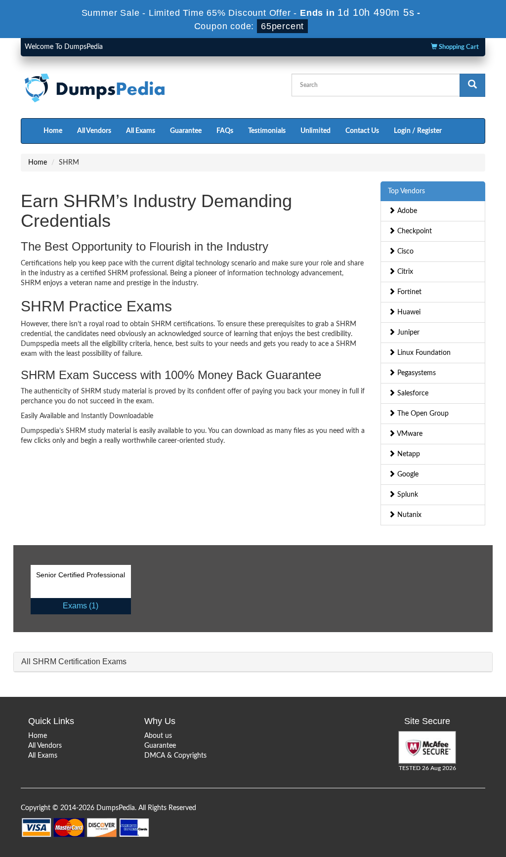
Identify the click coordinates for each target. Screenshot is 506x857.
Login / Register (418, 131)
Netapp (407, 454)
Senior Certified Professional (80, 575)
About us (158, 735)
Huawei (408, 312)
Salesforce (411, 393)
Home (52, 131)
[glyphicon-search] (472, 85)
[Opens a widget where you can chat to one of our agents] (469, 839)
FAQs (224, 131)
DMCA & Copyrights (175, 755)
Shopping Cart (458, 47)
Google (407, 474)
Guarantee (186, 131)
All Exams (140, 131)
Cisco (404, 251)
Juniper (407, 332)
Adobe (406, 211)
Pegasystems (415, 373)
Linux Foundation (423, 352)
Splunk (406, 494)
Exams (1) (80, 605)
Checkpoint (413, 231)
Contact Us (362, 131)
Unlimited (315, 131)
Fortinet (408, 292)
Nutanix (408, 515)
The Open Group (422, 413)
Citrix (404, 271)
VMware (408, 433)
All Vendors (94, 131)
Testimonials (267, 131)
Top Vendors (406, 191)
